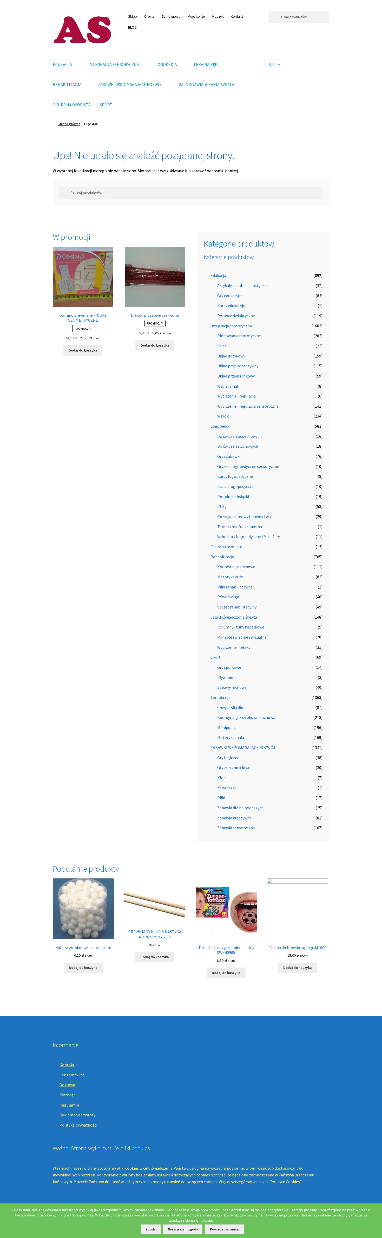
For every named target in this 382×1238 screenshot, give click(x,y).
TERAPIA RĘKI (206, 64)
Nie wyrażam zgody (183, 1229)
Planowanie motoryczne (239, 335)
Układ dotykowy (231, 356)
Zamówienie (171, 16)
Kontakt (237, 16)
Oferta (149, 16)
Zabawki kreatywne (234, 817)
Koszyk (218, 16)
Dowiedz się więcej (224, 1229)
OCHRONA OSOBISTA (72, 104)
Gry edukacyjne (230, 295)
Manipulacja (228, 727)
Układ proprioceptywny (237, 365)
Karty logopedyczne (235, 476)
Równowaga (228, 596)
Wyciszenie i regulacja (236, 396)
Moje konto (196, 16)
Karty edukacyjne (232, 305)
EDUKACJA (62, 64)
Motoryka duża (230, 576)
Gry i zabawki (228, 456)
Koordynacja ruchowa (236, 566)
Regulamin (69, 1105)
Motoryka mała (230, 737)
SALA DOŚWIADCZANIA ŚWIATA (206, 84)
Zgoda (151, 1229)
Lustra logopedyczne (235, 486)
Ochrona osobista (226, 546)
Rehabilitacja (222, 556)
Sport (215, 657)
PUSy (221, 506)
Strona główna (69, 124)
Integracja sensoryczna (231, 325)
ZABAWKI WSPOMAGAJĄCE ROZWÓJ (130, 84)
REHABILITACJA (67, 84)
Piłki (221, 797)
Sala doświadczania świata (233, 617)
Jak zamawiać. (72, 1074)
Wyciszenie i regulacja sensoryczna (248, 406)
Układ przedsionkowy (236, 376)
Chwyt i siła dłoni (232, 707)
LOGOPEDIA (166, 64)
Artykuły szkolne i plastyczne (243, 285)
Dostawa (67, 1084)
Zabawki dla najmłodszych (240, 807)
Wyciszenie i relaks (233, 647)
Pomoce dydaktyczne (236, 315)
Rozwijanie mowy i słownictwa (244, 516)
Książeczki (226, 787)
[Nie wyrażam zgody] (375, 1220)
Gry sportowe (229, 667)
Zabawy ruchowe (232, 687)
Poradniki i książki (233, 496)
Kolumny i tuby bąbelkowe (240, 627)
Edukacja (218, 275)
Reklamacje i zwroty (77, 1114)
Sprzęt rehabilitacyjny (236, 607)
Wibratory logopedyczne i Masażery (248, 536)
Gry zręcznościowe (233, 767)
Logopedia (219, 426)
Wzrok (223, 416)
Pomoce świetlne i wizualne (242, 637)
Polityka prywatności (78, 1125)
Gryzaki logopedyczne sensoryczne (248, 466)
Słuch (222, 345)
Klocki (222, 777)
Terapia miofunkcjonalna (239, 526)
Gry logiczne (228, 757)
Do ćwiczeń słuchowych (237, 446)
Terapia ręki (221, 697)
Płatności (68, 1094)
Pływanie (225, 677)
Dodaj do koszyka (83, 350)
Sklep (132, 16)
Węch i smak (228, 386)
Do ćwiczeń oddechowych (239, 436)
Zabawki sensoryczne (236, 827)
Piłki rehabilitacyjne (235, 587)
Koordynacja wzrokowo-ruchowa (246, 717)
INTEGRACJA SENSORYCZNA (113, 64)
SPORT (106, 104)
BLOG (132, 27)
